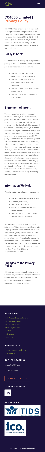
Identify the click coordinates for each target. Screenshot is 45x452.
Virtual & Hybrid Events (12, 327)
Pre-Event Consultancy (12, 321)
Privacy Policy (9, 353)
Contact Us (8, 337)
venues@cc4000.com (12, 365)
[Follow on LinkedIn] (7, 393)
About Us (7, 331)
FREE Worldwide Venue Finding (15, 318)
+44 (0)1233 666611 (12, 370)
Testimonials (9, 334)
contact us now (17, 378)
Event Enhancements (12, 324)
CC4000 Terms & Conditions (15, 350)
